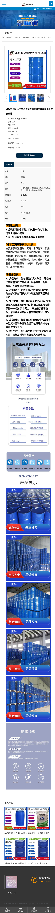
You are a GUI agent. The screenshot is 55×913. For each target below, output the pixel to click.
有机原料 (36, 37)
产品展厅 (27, 37)
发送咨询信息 (29, 155)
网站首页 (18, 37)
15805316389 (47, 8)
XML (42, 903)
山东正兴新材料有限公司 (12, 903)
